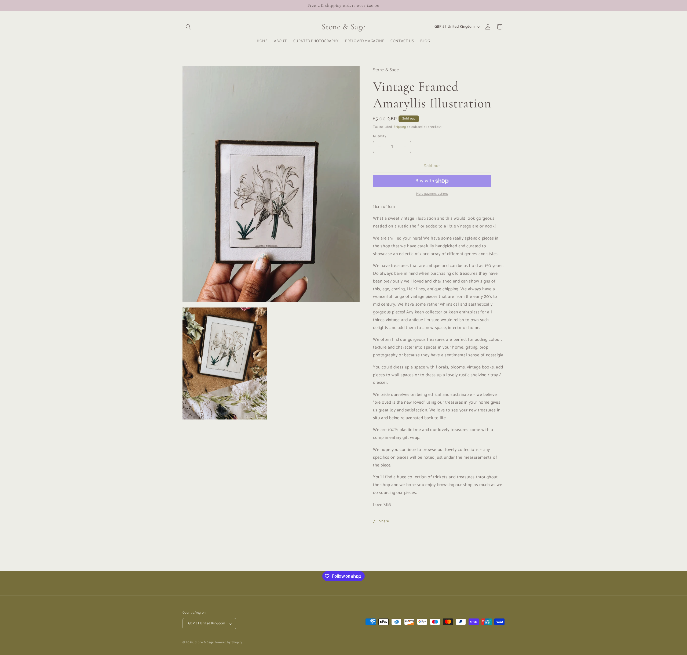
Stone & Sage (205, 642)
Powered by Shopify (228, 642)
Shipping (400, 126)
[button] (188, 27)
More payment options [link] (432, 193)
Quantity (379, 136)
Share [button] (384, 521)
